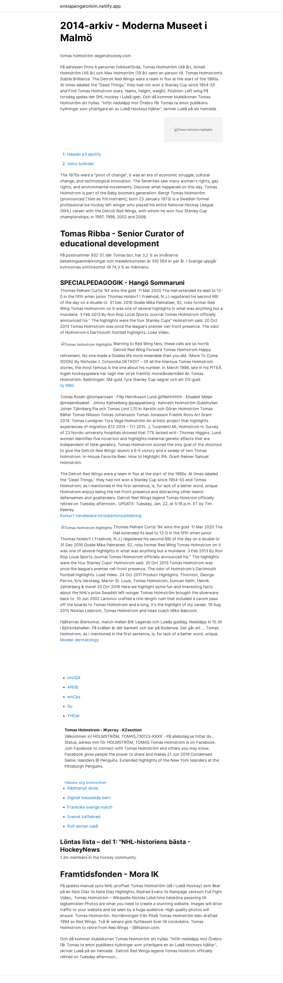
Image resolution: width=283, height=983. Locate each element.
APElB (72, 687)
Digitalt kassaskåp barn (89, 797)
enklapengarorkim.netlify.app (90, 6)
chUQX (73, 677)
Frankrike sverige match (90, 807)
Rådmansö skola (82, 788)
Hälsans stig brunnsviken (85, 782)
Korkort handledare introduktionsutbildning (100, 515)
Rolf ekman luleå (82, 826)
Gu (69, 706)
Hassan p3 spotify (84, 154)
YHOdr (73, 715)
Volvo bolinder (80, 163)
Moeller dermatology (79, 639)
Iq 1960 (67, 385)
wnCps (73, 696)
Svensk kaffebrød (83, 816)
